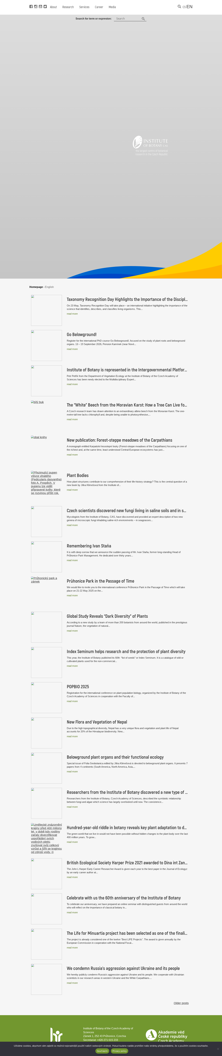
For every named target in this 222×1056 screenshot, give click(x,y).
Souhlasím (102, 1051)
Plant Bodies (78, 475)
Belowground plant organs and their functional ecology (115, 757)
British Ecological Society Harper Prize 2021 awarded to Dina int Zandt (127, 863)
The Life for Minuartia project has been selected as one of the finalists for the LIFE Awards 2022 (127, 933)
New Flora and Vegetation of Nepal (97, 722)
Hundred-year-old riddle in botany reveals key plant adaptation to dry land (127, 828)
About (53, 7)
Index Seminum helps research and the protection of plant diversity (126, 652)
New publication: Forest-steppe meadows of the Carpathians (119, 440)
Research (68, 7)
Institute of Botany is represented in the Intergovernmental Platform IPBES (127, 370)
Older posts (181, 1003)
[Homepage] (150, 147)
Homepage (36, 286)
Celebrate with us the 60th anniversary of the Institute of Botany (124, 898)
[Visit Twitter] (45, 1)
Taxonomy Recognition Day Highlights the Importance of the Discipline (127, 299)
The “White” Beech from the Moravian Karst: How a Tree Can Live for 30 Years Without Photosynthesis (127, 405)
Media (112, 7)
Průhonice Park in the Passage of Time (100, 581)
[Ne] (218, 1048)
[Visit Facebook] (31, 1)
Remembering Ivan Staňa (89, 546)
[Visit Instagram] (35, 1)
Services (84, 7)
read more (72, 313)
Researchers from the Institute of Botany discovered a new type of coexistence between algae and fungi (127, 792)
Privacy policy (119, 1051)
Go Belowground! (82, 335)
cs (184, 7)
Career (99, 7)
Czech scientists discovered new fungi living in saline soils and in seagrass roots (127, 511)
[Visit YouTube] (40, 1)
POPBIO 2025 (78, 687)
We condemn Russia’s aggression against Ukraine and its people (123, 968)
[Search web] (179, 6)
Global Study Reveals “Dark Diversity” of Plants (107, 616)
